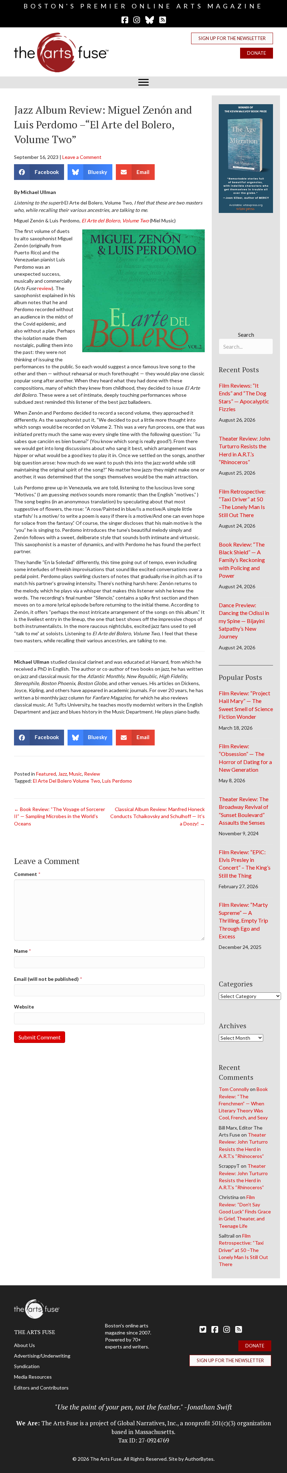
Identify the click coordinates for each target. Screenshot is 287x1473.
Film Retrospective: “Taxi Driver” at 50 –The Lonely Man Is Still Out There (243, 1250)
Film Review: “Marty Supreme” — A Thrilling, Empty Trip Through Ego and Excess (243, 920)
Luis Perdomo (117, 781)
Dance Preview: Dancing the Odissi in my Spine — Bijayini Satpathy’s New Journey (244, 621)
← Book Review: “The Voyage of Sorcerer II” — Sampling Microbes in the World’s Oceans (59, 816)
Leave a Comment (82, 157)
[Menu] (143, 82)
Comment (27, 874)
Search (246, 334)
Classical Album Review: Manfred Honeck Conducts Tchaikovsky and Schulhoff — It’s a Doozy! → (157, 816)
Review (92, 774)
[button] (232, 38)
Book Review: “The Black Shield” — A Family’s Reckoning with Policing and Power (242, 560)
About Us (24, 1345)
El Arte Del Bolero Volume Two (66, 781)
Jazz (62, 774)
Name (22, 951)
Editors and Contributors (41, 1388)
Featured (46, 774)
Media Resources (33, 1377)
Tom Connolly (234, 1089)
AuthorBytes (199, 1459)
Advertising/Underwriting (42, 1356)
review (44, 288)
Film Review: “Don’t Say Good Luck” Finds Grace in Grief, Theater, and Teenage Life (245, 1211)
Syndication (27, 1366)
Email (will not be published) (48, 979)
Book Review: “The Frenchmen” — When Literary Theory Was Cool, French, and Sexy (243, 1103)
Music (75, 774)
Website (24, 1007)
